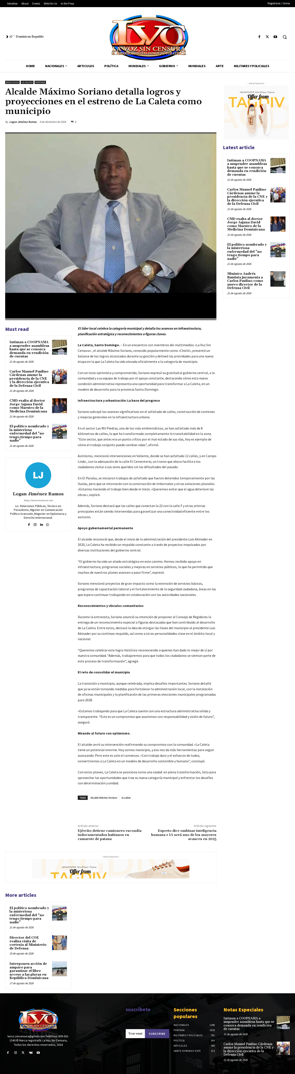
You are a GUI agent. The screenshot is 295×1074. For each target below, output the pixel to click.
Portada (40, 82)
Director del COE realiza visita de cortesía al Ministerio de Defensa (28, 943)
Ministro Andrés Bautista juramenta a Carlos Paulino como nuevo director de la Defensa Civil (245, 281)
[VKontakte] (30, 1052)
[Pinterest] (202, 121)
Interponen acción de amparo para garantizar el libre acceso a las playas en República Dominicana (29, 971)
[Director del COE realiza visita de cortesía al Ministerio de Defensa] (59, 942)
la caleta (125, 797)
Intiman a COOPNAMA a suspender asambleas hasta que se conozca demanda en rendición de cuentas (29, 349)
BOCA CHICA (12, 82)
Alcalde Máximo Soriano (103, 797)
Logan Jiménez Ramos (23, 122)
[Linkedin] (41, 523)
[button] (284, 37)
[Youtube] (275, 37)
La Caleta (27, 82)
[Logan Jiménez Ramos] (38, 475)
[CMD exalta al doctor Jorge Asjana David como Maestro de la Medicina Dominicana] (59, 405)
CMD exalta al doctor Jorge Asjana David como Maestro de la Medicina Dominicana (28, 406)
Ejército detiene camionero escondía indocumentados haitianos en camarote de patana (109, 835)
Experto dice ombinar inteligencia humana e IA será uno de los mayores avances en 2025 (183, 835)
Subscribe (157, 1034)
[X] (267, 37)
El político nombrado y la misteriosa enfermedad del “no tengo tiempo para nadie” (29, 433)
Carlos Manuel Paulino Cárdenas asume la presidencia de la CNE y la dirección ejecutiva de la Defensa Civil (29, 379)
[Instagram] (35, 523)
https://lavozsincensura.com (38, 500)
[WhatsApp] (212, 121)
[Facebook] (259, 37)
